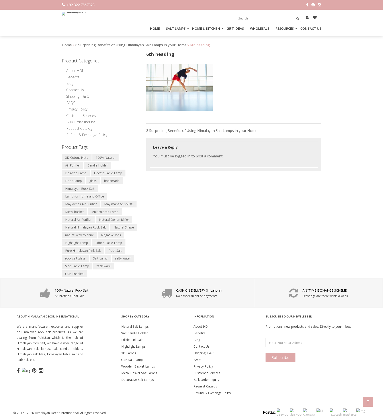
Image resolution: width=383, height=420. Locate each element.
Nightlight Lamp (76, 243)
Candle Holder (98, 165)
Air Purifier (72, 165)
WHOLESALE (259, 28)
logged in (182, 156)
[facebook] (308, 5)
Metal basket (74, 212)
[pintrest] (314, 5)
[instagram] (319, 5)
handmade (111, 181)
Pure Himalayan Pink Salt (83, 250)
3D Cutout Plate (76, 157)
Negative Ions (111, 235)
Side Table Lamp (77, 266)
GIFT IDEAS (235, 28)
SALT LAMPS (176, 28)
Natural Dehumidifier (114, 219)
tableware (104, 266)
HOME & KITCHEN (206, 28)
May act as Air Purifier (81, 204)
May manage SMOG (118, 204)
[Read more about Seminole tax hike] (307, 17)
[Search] (297, 18)
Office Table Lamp (109, 243)
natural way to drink (79, 235)
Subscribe (280, 357)
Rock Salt (115, 250)
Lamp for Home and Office (84, 196)
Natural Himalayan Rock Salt (85, 227)
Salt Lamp (100, 258)
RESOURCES (285, 28)
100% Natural (105, 157)
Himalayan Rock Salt (79, 188)
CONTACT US (310, 28)
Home (67, 45)
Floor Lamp (73, 181)
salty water (123, 258)
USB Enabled (74, 274)
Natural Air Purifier (78, 219)
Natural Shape (123, 227)
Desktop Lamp (75, 173)
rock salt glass (75, 258)
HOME (155, 28)
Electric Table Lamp (108, 173)
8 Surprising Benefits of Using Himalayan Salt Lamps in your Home (130, 45)
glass (93, 181)
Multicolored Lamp (104, 212)
